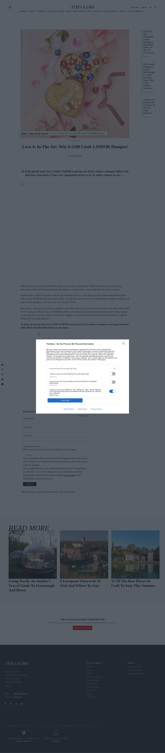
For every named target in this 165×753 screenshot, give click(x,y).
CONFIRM (65, 400)
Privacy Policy (96, 409)
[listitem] (82, 368)
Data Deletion (69, 409)
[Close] (124, 344)
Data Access (82, 409)
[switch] (112, 373)
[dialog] (82, 376)
